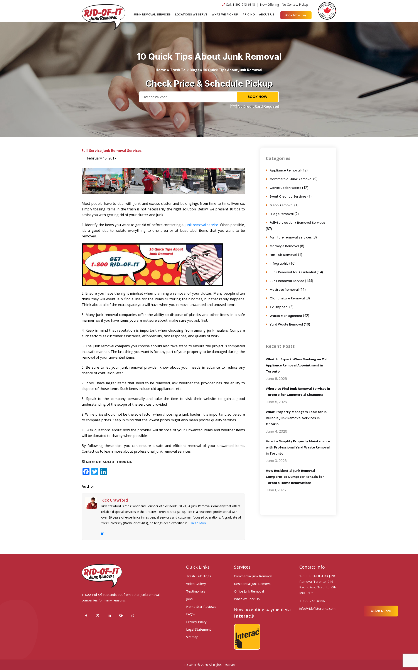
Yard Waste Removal (286, 324)
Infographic (279, 263)
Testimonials (195, 591)
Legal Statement (198, 629)
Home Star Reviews (201, 606)
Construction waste (285, 188)
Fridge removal (282, 214)
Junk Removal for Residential (293, 272)
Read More (199, 523)
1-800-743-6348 (244, 4)
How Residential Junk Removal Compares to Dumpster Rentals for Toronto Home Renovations (295, 476)
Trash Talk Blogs (184, 69)
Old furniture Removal (287, 298)
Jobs (189, 599)
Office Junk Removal (249, 591)
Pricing (249, 14)
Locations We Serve (191, 14)
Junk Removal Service (287, 281)
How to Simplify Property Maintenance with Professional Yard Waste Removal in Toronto (298, 447)
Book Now (292, 15)
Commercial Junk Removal (291, 179)
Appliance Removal (285, 170)
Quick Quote (381, 611)
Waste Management (286, 316)
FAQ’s (190, 614)
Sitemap (192, 637)
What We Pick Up (225, 14)
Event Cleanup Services (288, 196)
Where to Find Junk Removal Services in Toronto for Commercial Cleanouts (298, 391)
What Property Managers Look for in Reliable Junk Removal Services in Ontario (296, 418)
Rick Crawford (114, 500)
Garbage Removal (284, 246)
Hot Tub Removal (283, 255)
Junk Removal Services (152, 14)
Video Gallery (196, 583)
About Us (266, 14)
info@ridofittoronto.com (317, 608)
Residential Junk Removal (252, 583)
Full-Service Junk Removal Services (112, 150)
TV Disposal (279, 307)
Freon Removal (281, 205)
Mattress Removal (284, 289)
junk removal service (201, 224)
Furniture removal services (291, 237)
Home (161, 69)
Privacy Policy (196, 622)
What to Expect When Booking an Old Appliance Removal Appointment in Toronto (296, 365)
